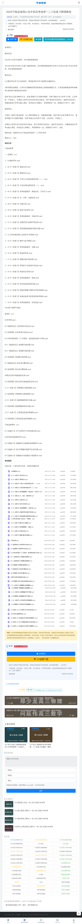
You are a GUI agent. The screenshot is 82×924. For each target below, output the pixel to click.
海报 (30, 690)
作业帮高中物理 (16, 870)
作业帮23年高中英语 (17, 863)
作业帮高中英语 (66, 870)
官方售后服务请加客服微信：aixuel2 (58, 39)
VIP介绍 (57, 922)
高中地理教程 (41, 886)
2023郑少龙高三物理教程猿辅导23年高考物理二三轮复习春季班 (15, 747)
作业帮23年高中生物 (66, 859)
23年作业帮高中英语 (17, 844)
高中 (16, 17)
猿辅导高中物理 (16, 878)
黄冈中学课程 (66, 893)
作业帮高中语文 (16, 874)
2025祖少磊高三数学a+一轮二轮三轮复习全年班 (31, 810)
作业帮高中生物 (41, 870)
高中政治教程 (66, 886)
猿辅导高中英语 (41, 878)
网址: (10, 780)
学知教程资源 (41, 922)
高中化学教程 (66, 882)
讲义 (41, 882)
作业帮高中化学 (66, 863)
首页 (8, 922)
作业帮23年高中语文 (41, 863)
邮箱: (9, 775)
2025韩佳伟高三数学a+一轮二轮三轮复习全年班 (31, 818)
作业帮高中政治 (41, 867)
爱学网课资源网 (11, 905)
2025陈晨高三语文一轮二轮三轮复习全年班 (29, 802)
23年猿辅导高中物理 (13, 684)
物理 (10, 17)
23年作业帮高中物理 (66, 840)
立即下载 (13, 39)
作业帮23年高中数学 (17, 859)
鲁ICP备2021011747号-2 (40, 914)
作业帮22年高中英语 (41, 851)
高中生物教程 (66, 890)
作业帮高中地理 (16, 867)
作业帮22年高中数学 (41, 847)
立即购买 (41, 654)
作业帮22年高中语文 (66, 851)
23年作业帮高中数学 (41, 840)
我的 (74, 922)
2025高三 (41, 844)
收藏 (39, 39)
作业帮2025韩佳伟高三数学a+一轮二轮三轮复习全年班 (33, 826)
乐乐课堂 (66, 844)
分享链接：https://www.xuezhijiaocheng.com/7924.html (48, 690)
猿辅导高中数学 (66, 874)
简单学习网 (66, 878)
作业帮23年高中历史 (41, 855)
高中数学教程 (17, 890)
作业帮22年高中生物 (17, 851)
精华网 (17, 882)
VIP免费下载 (27, 39)
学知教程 (18, 914)
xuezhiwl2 (57, 17)
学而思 (41, 874)
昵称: (9, 770)
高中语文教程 (41, 893)
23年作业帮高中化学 (17, 840)
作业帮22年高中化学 (17, 847)
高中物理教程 (41, 890)
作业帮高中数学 (66, 867)
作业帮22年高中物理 (66, 847)
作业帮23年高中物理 (41, 859)
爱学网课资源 (24, 922)
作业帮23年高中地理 (66, 855)
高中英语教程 (17, 893)
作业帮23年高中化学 (17, 855)
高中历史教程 (17, 886)
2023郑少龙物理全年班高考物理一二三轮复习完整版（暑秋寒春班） (41, 747)
